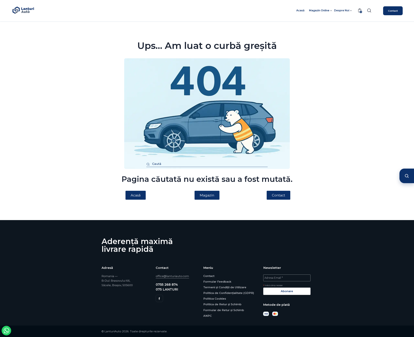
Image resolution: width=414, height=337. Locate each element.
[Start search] (148, 164)
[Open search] (406, 176)
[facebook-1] (159, 298)
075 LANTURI (167, 289)
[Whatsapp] (6, 330)
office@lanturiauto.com (172, 276)
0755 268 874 (167, 284)
